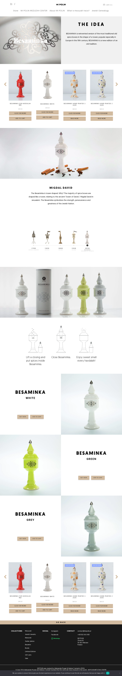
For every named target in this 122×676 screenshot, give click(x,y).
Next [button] (116, 84)
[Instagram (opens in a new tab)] (11, 4)
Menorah (28, 638)
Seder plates (29, 641)
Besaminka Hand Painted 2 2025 (74, 104)
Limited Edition (30, 651)
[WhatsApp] (55, 638)
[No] (120, 673)
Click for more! (20, 112)
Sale (26, 658)
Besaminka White (20, 104)
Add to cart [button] (20, 117)
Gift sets (28, 655)
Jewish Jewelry (30, 634)
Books (27, 648)
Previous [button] (5, 84)
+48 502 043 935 (84, 635)
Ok (108, 673)
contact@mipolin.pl (84, 631)
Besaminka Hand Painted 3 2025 (47, 104)
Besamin (28, 645)
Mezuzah (28, 631)
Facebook (54, 635)
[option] (20, 95)
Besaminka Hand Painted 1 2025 (101, 96)
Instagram (54, 631)
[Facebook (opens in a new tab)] (14, 4)
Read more (47, 118)
